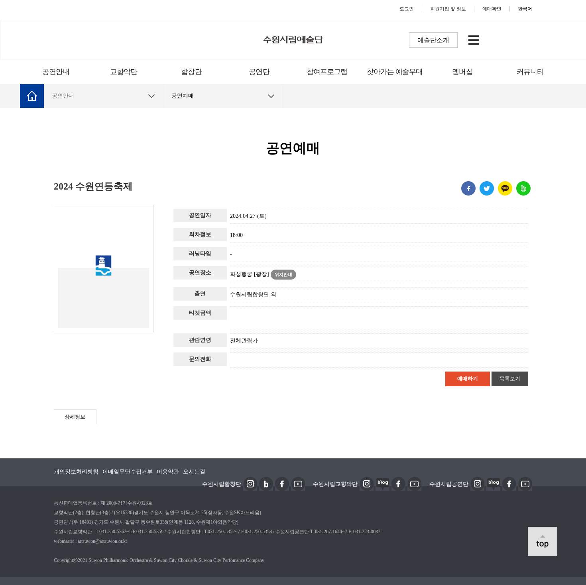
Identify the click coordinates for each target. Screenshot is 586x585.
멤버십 (462, 72)
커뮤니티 (530, 72)
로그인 (406, 9)
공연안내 (55, 72)
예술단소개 (433, 40)
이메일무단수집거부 (127, 472)
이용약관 (168, 472)
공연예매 (182, 96)
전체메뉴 (473, 39)
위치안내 (283, 274)
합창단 (191, 72)
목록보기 (509, 379)
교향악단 (123, 72)
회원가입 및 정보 (448, 9)
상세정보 (75, 417)
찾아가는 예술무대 (395, 72)
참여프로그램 (327, 72)
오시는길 (194, 472)
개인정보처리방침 (76, 472)
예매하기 (467, 379)
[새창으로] (250, 482)
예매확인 (491, 9)
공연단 (259, 72)
